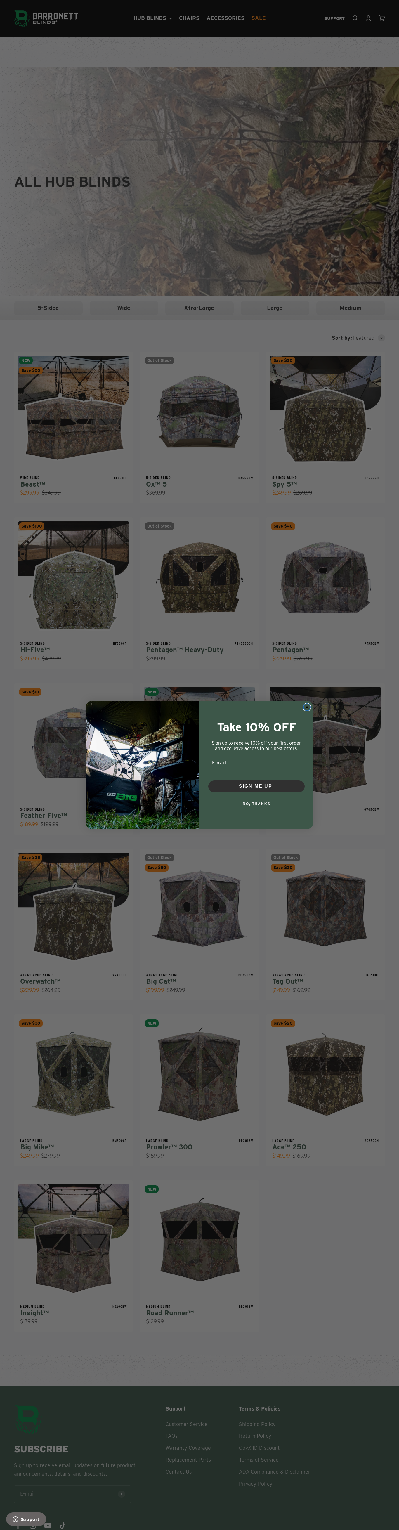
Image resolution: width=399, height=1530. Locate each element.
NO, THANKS (256, 804)
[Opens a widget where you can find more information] (26, 1519)
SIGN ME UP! (256, 786)
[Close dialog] (306, 707)
